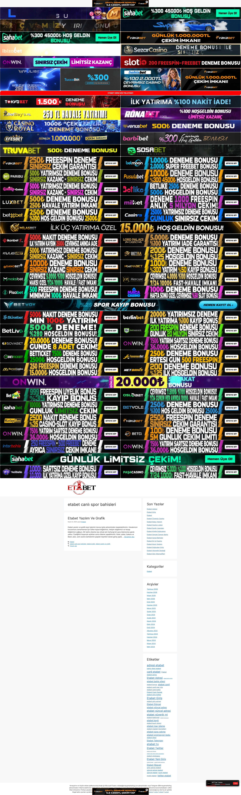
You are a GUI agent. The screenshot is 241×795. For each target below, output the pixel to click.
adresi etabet (155, 665)
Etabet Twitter (155, 748)
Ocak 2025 (151, 615)
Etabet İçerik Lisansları (155, 528)
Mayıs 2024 (151, 640)
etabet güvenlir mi (157, 714)
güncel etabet (152, 773)
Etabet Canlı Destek (154, 692)
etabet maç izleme (156, 726)
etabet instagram (164, 717)
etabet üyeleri (150, 762)
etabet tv (153, 744)
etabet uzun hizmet (151, 751)
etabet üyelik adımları (159, 762)
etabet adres (152, 675)
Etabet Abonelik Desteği (156, 551)
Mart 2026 (151, 599)
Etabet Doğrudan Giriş (155, 547)
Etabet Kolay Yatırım (154, 522)
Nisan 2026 (151, 595)
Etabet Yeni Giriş (156, 759)
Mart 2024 (151, 647)
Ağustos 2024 (152, 631)
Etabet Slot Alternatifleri (156, 554)
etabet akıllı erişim (168, 678)
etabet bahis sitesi (156, 681)
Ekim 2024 (151, 624)
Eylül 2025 (151, 602)
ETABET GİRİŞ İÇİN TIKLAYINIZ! (120, 93)
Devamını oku (129, 537)
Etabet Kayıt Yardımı (154, 544)
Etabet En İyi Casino (154, 541)
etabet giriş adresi (154, 701)
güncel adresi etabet (155, 770)
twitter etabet (164, 775)
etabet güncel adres (157, 707)
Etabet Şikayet (154, 765)
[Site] (60, 163)
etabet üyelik (91, 544)
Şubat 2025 (151, 611)
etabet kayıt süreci (154, 723)
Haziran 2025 (152, 605)
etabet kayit (153, 720)
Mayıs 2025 (151, 608)
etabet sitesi (151, 738)
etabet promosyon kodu (158, 735)
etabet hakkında (153, 718)
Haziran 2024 (152, 637)
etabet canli (164, 684)
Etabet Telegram (155, 740)
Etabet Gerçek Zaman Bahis (157, 535)
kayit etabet (163, 773)
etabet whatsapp (153, 756)
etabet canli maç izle (155, 687)
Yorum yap (73, 546)
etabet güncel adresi (159, 710)
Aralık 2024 (151, 618)
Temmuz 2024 (152, 634)
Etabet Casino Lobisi (154, 525)
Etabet (72, 542)
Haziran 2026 (152, 592)
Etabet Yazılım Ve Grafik (86, 518)
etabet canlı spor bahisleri (78, 544)
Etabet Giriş (151, 512)
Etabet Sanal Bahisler (155, 538)
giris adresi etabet (154, 768)
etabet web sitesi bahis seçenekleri (155, 753)
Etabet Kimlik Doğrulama (156, 531)
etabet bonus (152, 685)
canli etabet (154, 671)
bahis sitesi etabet (154, 669)
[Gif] (120, 228)
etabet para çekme (156, 731)
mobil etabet (152, 776)
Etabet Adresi (152, 509)
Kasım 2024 (151, 621)
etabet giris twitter (154, 695)
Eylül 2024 (151, 627)
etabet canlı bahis (154, 690)
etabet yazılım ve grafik (103, 544)
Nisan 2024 (151, 643)
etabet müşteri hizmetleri (156, 729)
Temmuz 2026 (152, 589)
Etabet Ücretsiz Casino (155, 519)
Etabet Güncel (154, 704)
